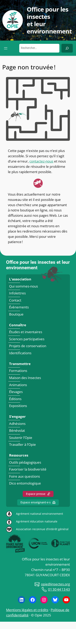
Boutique (16, 314)
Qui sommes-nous (23, 286)
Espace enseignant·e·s (35, 502)
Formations (18, 370)
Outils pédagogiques (25, 462)
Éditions (15, 398)
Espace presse (35, 494)
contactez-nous (41, 161)
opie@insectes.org (55, 584)
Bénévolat (17, 430)
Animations (18, 384)
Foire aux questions (24, 476)
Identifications (20, 353)
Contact (15, 300)
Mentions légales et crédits (27, 609)
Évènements (19, 307)
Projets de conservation (27, 346)
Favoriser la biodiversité (27, 469)
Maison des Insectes (25, 377)
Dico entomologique (25, 483)
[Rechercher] (67, 48)
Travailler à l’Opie (22, 444)
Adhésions (17, 423)
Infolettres (17, 293)
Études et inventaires (25, 332)
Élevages (16, 391)
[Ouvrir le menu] (5, 48)
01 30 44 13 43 (59, 589)
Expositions (18, 405)
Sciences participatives (26, 339)
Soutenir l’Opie (20, 437)
